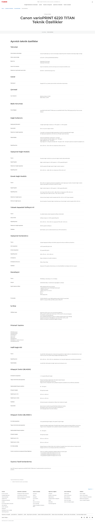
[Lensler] (42, 4)
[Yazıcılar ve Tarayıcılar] (52, 4)
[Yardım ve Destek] (71, 4)
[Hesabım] (92, 2)
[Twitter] (89, 517)
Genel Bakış (44, 32)
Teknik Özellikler (50, 32)
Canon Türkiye (5, 517)
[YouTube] (92, 517)
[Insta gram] (84, 517)
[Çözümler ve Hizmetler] (62, 4)
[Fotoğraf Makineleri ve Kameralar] (38, 4)
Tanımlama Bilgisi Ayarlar (81, 514)
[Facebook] (81, 517)
